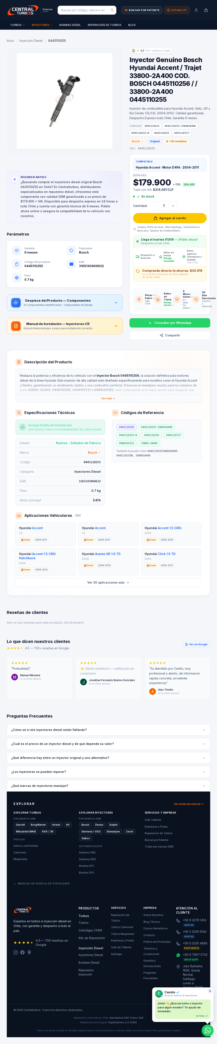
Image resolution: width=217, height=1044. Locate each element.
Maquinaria (20, 859)
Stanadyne (113, 831)
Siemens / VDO (91, 831)
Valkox (85, 838)
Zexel (129, 831)
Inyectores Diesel (91, 955)
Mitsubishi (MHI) (26, 831)
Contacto (149, 935)
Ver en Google (198, 644)
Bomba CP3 (86, 865)
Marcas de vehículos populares (44, 883)
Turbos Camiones (122, 927)
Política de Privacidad (156, 941)
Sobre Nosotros (153, 915)
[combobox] (87, 10)
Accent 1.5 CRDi (169, 528)
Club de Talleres (121, 947)
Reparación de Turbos (104, 24)
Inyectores (40, 24)
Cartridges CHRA (90, 930)
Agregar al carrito (172, 218)
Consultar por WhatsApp (172, 323)
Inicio (10, 40)
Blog (132, 24)
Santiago (116, 954)
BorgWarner (38, 824)
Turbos (16, 24)
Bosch (136, 141)
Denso (99, 824)
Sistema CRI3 (87, 859)
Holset (56, 824)
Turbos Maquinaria (122, 933)
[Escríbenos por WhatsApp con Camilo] (208, 1030)
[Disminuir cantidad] (154, 205)
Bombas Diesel (89, 962)
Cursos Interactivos (155, 928)
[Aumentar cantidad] (173, 205)
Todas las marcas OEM (159, 846)
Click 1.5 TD (166, 554)
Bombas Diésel (70, 24)
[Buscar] (112, 10)
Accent (37, 528)
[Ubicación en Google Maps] (29, 952)
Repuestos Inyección (86, 972)
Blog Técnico (151, 921)
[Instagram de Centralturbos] (16, 952)
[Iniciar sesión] (196, 10)
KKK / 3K (48, 831)
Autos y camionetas (26, 845)
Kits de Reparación (92, 938)
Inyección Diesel (31, 40)
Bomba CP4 (86, 872)
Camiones (20, 852)
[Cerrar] (210, 991)
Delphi (113, 824)
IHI (67, 824)
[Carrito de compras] (206, 10)
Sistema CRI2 (87, 852)
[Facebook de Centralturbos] (22, 952)
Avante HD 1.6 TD (108, 554)
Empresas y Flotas (156, 826)
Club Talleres (153, 819)
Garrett (20, 824)
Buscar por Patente (156, 840)
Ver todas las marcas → (188, 804)
